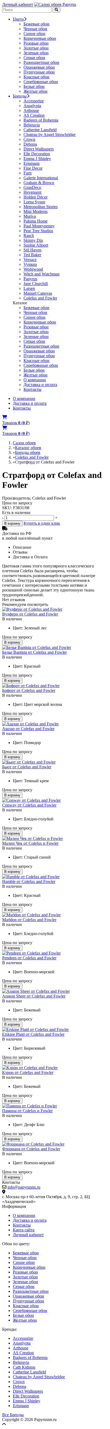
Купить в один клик (41, 523)
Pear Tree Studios (38, 230)
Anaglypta (32, 105)
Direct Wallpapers (38, 149)
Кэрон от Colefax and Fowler (27, 1072)
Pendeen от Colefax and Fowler (29, 958)
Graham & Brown (38, 182)
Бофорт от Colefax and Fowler (28, 690)
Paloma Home (35, 221)
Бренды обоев (27, 452)
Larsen (29, 288)
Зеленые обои (36, 52)
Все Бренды (13, 1414)
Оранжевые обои (39, 67)
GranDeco (32, 187)
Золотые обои (36, 48)
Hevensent (32, 192)
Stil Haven (32, 250)
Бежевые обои (36, 24)
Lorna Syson (34, 202)
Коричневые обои (39, 38)
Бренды (20, 96)
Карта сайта (23, 1230)
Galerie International (40, 178)
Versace (30, 259)
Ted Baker (32, 254)
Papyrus (30, 279)
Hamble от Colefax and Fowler (28, 881)
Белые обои (34, 86)
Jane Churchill (35, 283)
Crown (29, 139)
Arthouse (31, 110)
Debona (30, 144)
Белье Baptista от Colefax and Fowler (34, 652)
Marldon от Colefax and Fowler (29, 919)
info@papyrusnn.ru (23, 1187)
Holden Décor (35, 197)
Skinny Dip (33, 240)
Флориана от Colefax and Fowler (31, 1149)
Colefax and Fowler (40, 298)
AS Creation (34, 115)
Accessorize (33, 101)
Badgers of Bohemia (40, 120)
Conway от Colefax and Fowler (29, 805)
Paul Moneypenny (38, 226)
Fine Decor (32, 168)
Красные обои (36, 77)
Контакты (32, 389)
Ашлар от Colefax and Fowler (28, 728)
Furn (27, 173)
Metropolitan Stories (40, 206)
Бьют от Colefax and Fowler (26, 767)
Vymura (30, 264)
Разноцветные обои (41, 62)
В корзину (12, 523)
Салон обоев (24, 443)
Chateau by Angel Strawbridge (49, 134)
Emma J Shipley (37, 158)
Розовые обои (36, 43)
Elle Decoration (36, 153)
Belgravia (31, 125)
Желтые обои (35, 91)
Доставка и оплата (40, 384)
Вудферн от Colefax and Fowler (30, 614)
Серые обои (34, 57)
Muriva (29, 216)
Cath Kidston (24, 1367)
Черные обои (35, 28)
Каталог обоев (28, 447)
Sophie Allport (35, 245)
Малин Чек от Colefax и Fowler (30, 843)
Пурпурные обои (39, 72)
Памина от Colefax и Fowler (27, 1110)
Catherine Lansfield (40, 129)
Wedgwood (33, 269)
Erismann (31, 163)
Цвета (18, 19)
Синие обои (34, 33)
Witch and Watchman (41, 274)
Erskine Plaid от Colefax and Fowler (33, 1034)
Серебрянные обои (40, 81)
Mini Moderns (35, 211)
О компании (34, 379)
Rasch (28, 235)
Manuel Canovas (37, 293)
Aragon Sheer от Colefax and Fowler (33, 996)
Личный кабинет (17, 4)
